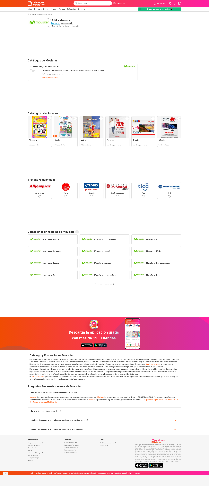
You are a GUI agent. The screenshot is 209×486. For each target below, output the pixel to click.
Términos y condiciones (104, 473)
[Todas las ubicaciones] (77, 232)
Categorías (71, 9)
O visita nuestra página (50, 78)
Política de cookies (134, 473)
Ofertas (53, 9)
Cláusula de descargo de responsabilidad (82, 473)
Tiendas (62, 9)
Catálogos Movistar (153, 364)
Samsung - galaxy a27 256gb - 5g (45, 402)
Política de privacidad (120, 473)
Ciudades (81, 9)
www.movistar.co (38, 377)
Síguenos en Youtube (70, 450)
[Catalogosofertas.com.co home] (36, 3)
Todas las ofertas (33, 448)
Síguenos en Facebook (71, 445)
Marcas (30, 450)
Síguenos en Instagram (71, 447)
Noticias (30, 460)
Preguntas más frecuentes (36, 443)
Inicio (30, 9)
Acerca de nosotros (34, 455)
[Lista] (179, 3)
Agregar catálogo (33, 458)
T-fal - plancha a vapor (149, 400)
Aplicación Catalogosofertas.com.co (39, 453)
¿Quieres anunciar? (34, 445)
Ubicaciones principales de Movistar (51, 231)
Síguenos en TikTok (70, 452)
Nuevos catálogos (41, 9)
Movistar (41, 14)
